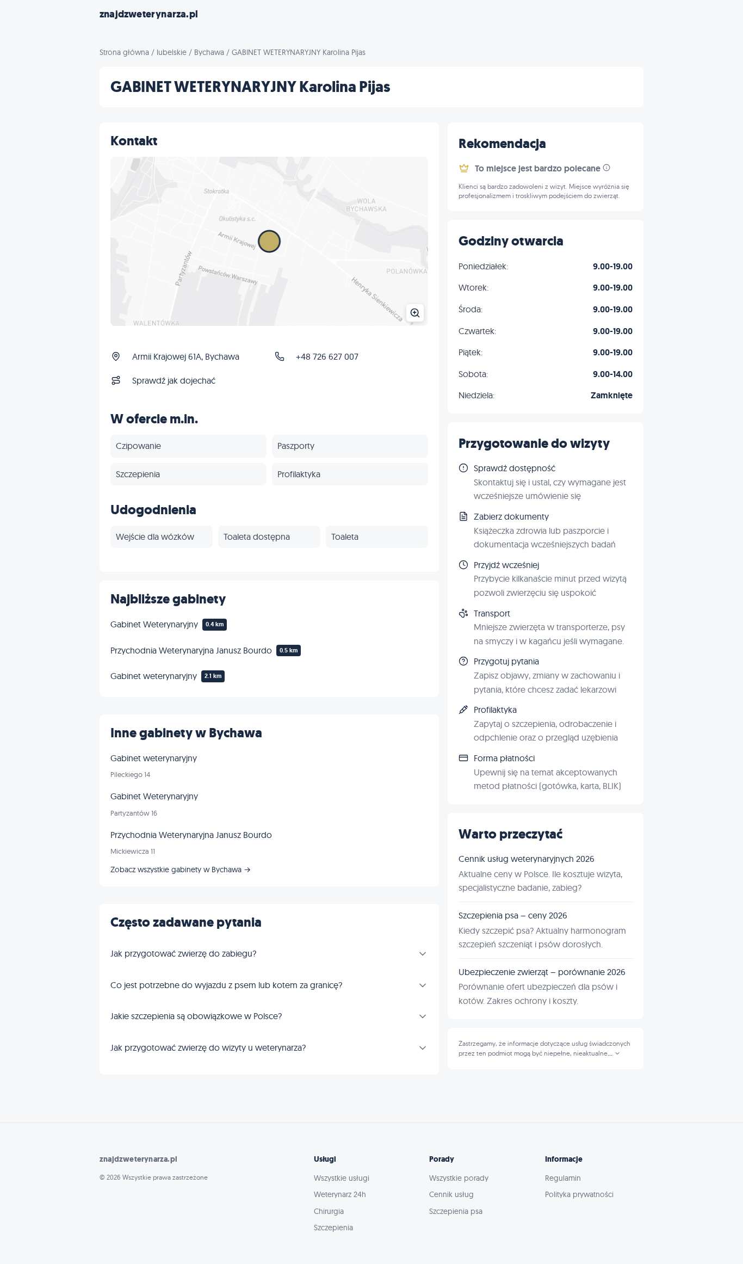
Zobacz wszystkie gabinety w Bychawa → (180, 869)
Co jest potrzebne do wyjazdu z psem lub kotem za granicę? (226, 984)
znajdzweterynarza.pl (149, 14)
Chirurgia (329, 1211)
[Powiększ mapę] (269, 241)
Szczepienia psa (455, 1211)
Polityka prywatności (579, 1194)
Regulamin (563, 1178)
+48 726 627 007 (327, 356)
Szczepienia (333, 1227)
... (611, 1053)
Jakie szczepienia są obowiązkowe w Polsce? (196, 1015)
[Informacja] (606, 167)
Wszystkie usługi (341, 1178)
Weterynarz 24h (340, 1194)
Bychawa (209, 52)
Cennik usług (451, 1194)
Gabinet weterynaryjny (153, 675)
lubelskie (172, 52)
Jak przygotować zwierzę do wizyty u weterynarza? (208, 1047)
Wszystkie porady (458, 1178)
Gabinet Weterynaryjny (154, 624)
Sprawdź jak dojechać (173, 380)
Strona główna (124, 52)
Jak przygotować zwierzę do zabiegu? (183, 953)
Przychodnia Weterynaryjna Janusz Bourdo (191, 650)
